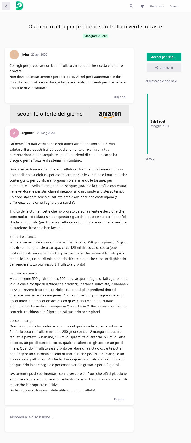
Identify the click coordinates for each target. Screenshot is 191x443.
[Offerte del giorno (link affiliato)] (69, 122)
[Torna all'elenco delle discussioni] (6, 6)
